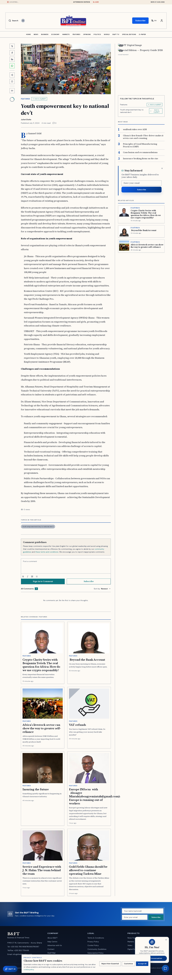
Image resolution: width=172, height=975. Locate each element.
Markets (131, 941)
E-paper (142, 34)
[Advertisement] (141, 73)
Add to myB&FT (40, 99)
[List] (37, 577)
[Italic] (28, 577)
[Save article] (12, 81)
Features (25, 99)
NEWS (36, 34)
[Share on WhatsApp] (12, 65)
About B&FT (52, 938)
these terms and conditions (46, 552)
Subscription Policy (96, 953)
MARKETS (66, 34)
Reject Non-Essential (110, 964)
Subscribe (140, 20)
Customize (128, 964)
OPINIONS (87, 34)
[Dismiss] (162, 168)
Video (130, 945)
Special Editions (129, 34)
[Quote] (32, 577)
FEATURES (76, 34)
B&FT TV (116, 34)
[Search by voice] (23, 20)
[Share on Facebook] (12, 52)
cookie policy (29, 969)
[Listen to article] (12, 90)
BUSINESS (44, 34)
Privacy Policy (93, 941)
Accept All (142, 964)
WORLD (107, 34)
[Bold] (23, 577)
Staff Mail (51, 953)
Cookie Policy (93, 945)
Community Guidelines (97, 949)
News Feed (132, 938)
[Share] (12, 74)
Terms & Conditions (96, 938)
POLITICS (97, 34)
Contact (50, 949)
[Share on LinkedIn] (12, 59)
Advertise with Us (54, 945)
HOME (28, 34)
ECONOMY (55, 34)
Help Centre (52, 941)
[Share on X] (12, 46)
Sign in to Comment (43, 581)
